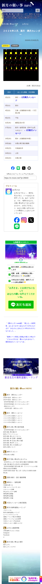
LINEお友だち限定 (8, 454)
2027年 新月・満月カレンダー (12, 400)
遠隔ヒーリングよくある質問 (12, 519)
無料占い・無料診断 (14, 482)
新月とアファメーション (10, 434)
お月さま (5, 45)
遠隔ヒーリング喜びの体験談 (12, 517)
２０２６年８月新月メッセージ (12, 422)
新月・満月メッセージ (14, 413)
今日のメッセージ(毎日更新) (17, 503)
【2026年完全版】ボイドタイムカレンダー (16, 404)
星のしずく (6, 544)
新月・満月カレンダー (14, 395)
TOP (10, 24)
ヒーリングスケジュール (10, 514)
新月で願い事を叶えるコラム (17, 459)
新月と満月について (9, 447)
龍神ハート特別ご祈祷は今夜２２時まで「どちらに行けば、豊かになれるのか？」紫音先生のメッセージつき (20, 339)
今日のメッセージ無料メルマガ (12, 523)
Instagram (6, 533)
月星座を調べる (8, 485)
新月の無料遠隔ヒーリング (11, 512)
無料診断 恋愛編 (8, 493)
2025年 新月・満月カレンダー (14, 408)
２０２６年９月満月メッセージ (12, 416)
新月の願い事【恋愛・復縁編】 (12, 438)
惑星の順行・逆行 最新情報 (16, 477)
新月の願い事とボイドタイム (12, 436)
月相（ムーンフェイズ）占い (12, 487)
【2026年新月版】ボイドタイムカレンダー (16, 402)
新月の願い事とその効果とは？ (12, 445)
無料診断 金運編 (8, 496)
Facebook (6, 535)
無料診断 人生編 (8, 498)
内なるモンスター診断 (10, 491)
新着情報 (15, 45)
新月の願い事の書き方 (10, 432)
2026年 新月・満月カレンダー (12, 397)
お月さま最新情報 (13, 528)
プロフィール (7, 510)
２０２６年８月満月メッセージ (12, 420)
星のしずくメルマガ (9, 547)
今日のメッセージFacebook (11, 521)
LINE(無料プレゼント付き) (11, 530)
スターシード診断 (8, 489)
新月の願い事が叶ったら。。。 (12, 443)
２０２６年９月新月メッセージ (12, 418)
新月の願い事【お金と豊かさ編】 (13, 440)
